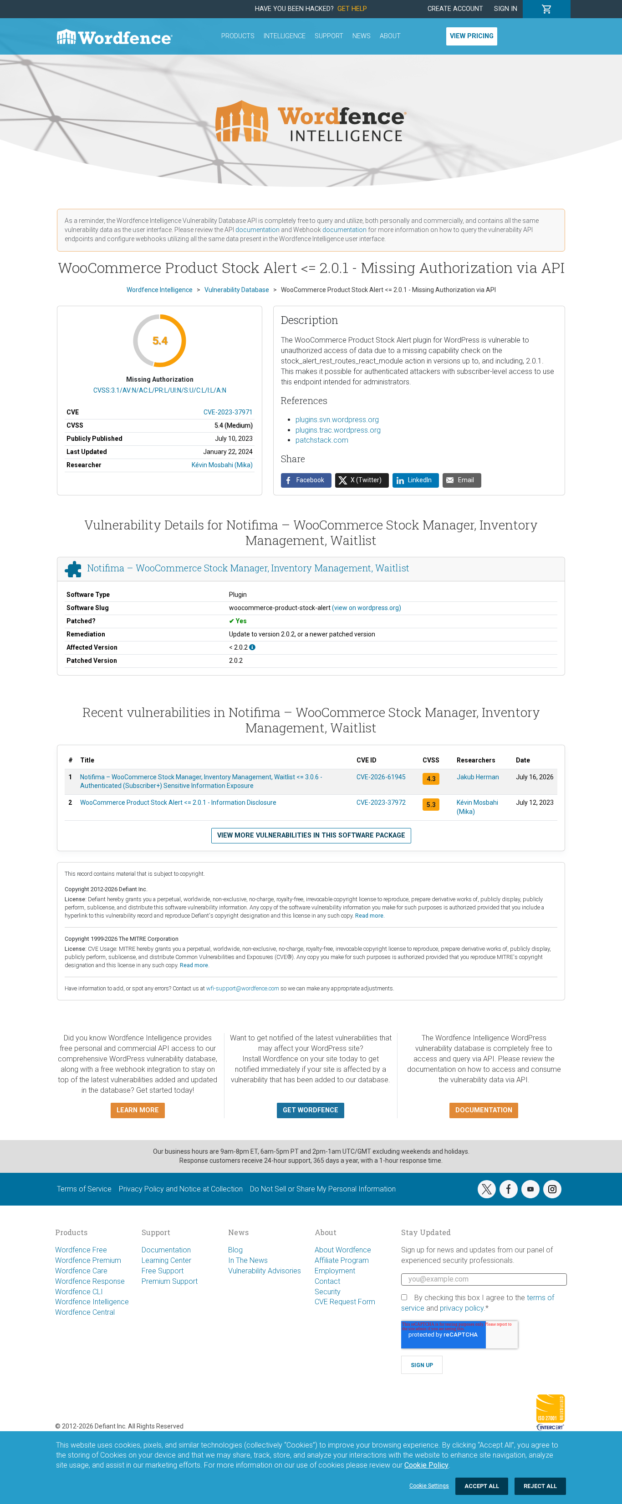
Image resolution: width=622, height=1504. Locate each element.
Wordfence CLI (79, 1291)
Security (328, 1291)
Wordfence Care (81, 1271)
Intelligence (285, 36)
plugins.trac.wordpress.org (338, 430)
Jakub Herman (478, 777)
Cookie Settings (429, 1486)
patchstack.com (322, 440)
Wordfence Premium (88, 1260)
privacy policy (462, 1308)
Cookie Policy (426, 1465)
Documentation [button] (483, 1110)
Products (238, 36)
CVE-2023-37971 (228, 412)
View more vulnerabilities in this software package (311, 835)
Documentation (166, 1250)
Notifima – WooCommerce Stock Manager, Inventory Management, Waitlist (248, 568)
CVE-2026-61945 (381, 777)
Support (329, 36)
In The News (248, 1260)
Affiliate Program (342, 1260)
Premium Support (170, 1281)
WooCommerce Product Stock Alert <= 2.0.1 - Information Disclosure (178, 802)
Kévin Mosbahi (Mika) (222, 465)
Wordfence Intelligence (92, 1301)
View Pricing (472, 36)
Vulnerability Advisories (264, 1271)
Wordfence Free (81, 1250)
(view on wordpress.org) (366, 607)
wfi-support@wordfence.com (242, 988)
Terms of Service (84, 1189)
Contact (327, 1281)
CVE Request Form (345, 1301)
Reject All (540, 1486)
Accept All (481, 1486)
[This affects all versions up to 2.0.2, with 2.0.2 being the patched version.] (252, 647)
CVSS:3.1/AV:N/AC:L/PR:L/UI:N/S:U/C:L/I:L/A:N (159, 390)
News (361, 36)
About (390, 36)
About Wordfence (343, 1250)
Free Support (163, 1271)
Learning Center (166, 1260)
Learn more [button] (138, 1110)
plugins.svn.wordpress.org (337, 419)
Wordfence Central (85, 1312)
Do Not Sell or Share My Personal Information (323, 1189)
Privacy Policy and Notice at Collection (181, 1189)
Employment (335, 1271)
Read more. (370, 915)
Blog (235, 1250)
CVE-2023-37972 (381, 802)
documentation (257, 229)
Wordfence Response (90, 1281)
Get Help (352, 9)
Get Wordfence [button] (310, 1110)
